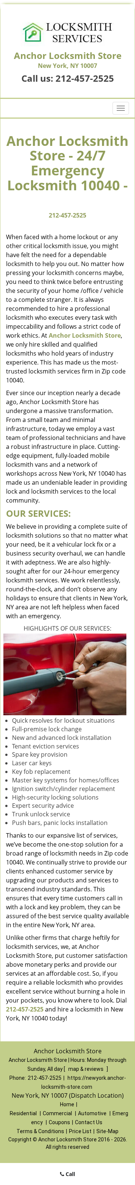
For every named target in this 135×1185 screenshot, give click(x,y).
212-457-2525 (85, 78)
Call (69, 1174)
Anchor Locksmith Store (85, 335)
